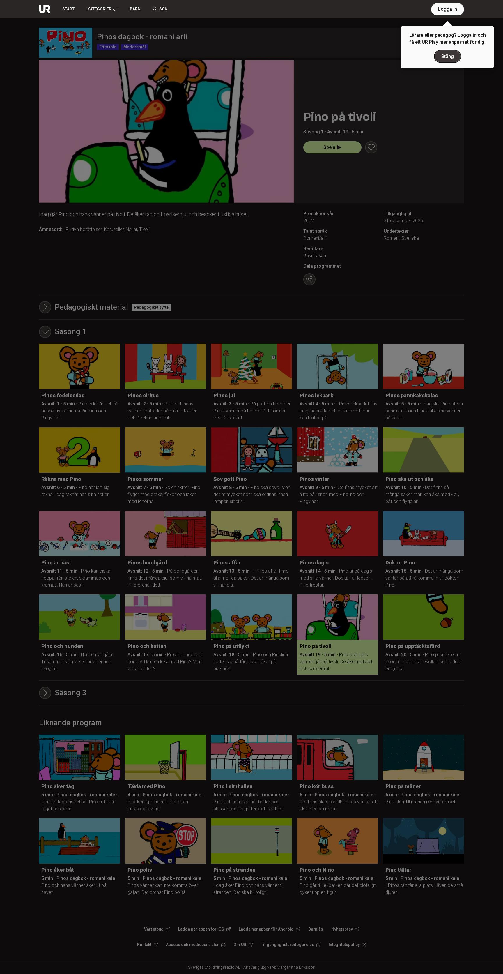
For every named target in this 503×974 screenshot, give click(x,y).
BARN (135, 9)
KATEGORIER (99, 9)
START (68, 9)
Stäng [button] (447, 56)
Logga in (447, 9)
